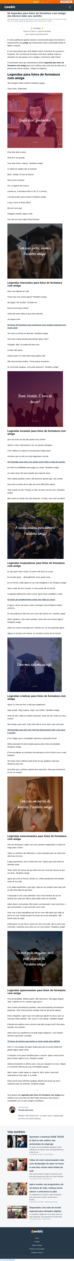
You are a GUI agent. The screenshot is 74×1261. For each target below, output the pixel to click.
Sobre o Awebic (37, 1245)
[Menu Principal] (70, 7)
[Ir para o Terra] (37, 2)
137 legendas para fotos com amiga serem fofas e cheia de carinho (36, 462)
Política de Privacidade (37, 1249)
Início (37, 1238)
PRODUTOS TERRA (66, 1)
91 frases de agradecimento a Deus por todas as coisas (31, 600)
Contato (37, 1241)
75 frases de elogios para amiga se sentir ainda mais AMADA (33, 1041)
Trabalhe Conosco (37, 1252)
